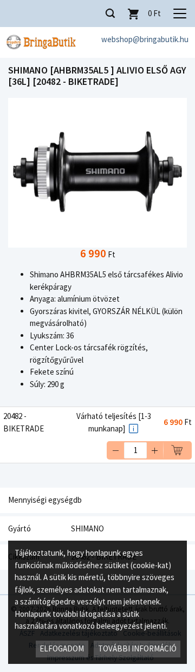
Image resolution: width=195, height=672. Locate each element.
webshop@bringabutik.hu (144, 39)
